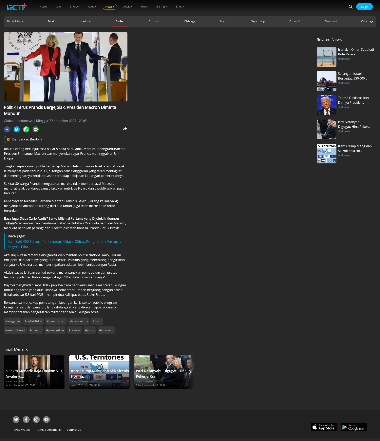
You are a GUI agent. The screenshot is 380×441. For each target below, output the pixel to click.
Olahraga (189, 21)
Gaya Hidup (258, 21)
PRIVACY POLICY (21, 429)
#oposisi (35, 330)
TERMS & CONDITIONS (49, 429)
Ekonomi (154, 21)
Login (364, 7)
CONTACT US (74, 429)
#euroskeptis (79, 321)
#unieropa (106, 330)
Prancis (86, 153)
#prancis (74, 330)
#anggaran (13, 321)
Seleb (222, 21)
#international (15, 330)
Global (120, 21)
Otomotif (294, 21)
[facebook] (7, 129)
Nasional (86, 21)
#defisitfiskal (33, 321)
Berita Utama (15, 21)
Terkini (52, 21)
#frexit (97, 321)
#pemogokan (55, 330)
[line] (35, 129)
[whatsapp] (26, 129)
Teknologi (331, 21)
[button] (190, 372)
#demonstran (56, 321)
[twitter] (16, 129)
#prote (89, 330)
